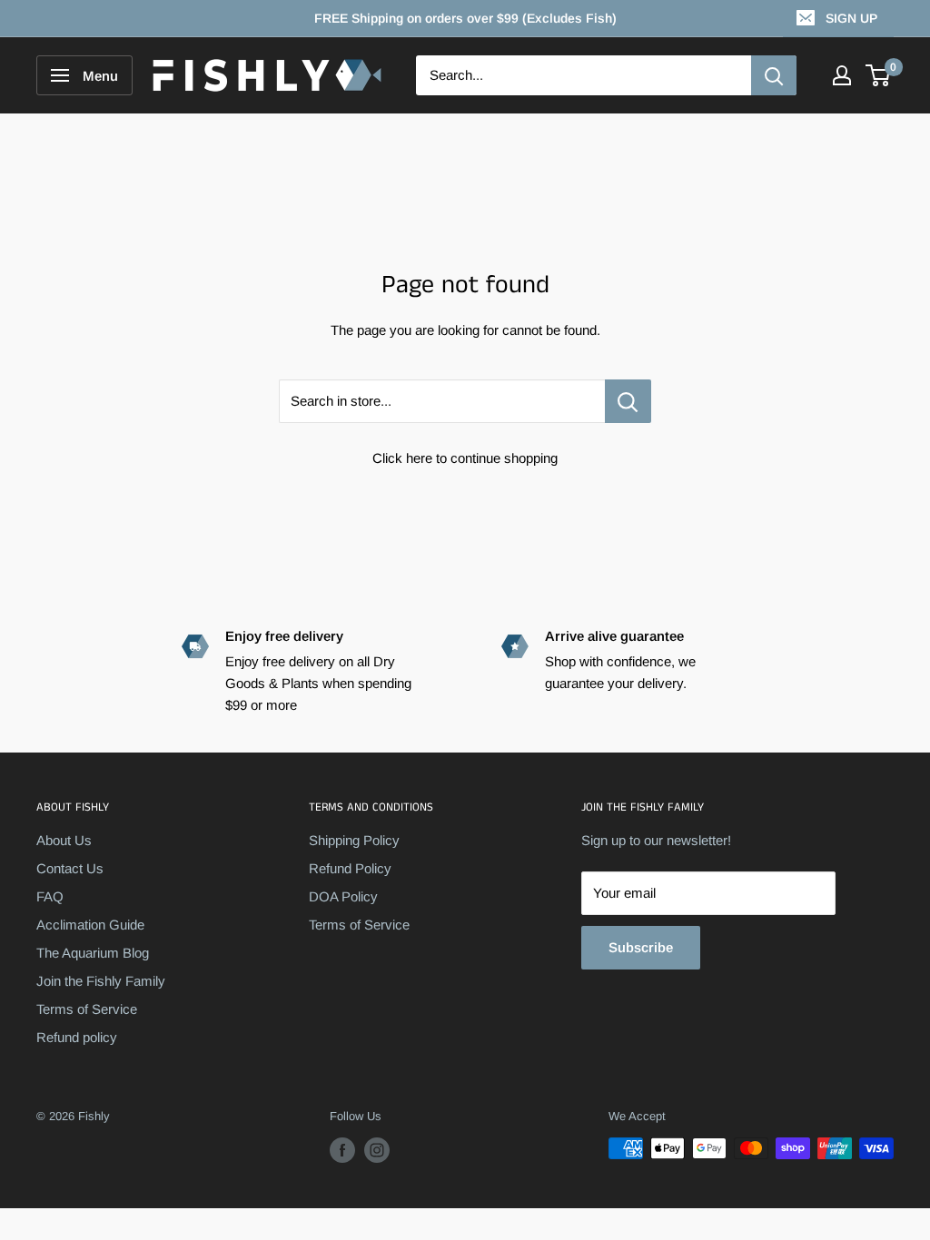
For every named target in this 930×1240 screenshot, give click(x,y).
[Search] (773, 75)
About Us (64, 840)
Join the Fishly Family (100, 981)
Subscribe (640, 947)
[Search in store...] (628, 401)
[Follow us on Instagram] (377, 1150)
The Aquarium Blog (92, 952)
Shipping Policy (354, 840)
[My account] (842, 75)
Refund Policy (350, 868)
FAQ (50, 896)
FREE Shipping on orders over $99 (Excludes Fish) (465, 18)
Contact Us (70, 868)
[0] (878, 75)
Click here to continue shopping (465, 458)
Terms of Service (86, 1009)
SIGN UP (851, 18)
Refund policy (76, 1037)
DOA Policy (343, 896)
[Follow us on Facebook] (342, 1150)
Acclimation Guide (90, 924)
